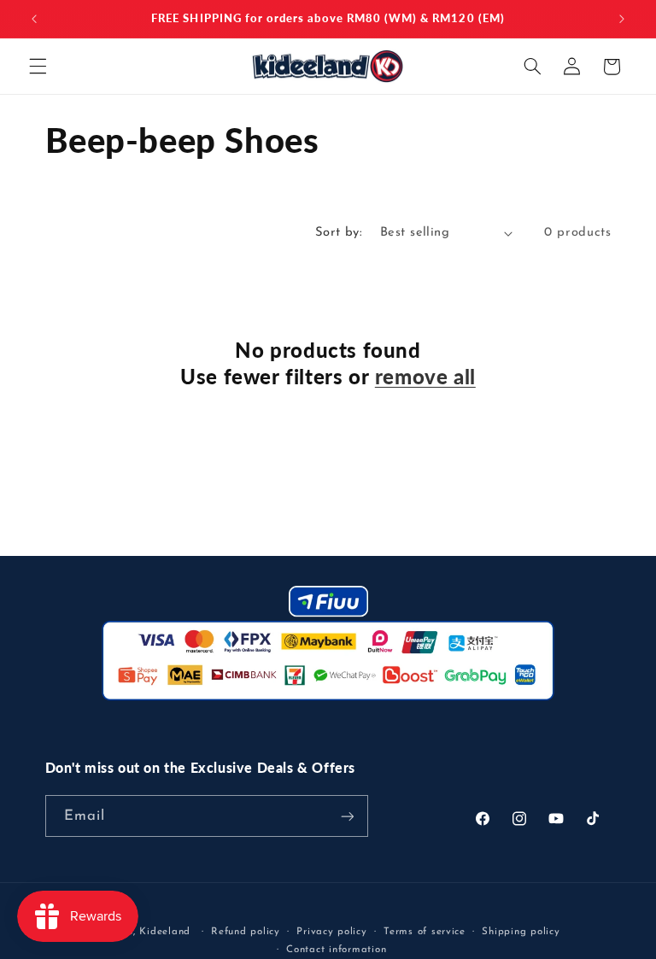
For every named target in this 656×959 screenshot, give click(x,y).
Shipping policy (520, 932)
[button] (37, 66)
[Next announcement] (622, 19)
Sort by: (338, 232)
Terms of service (425, 932)
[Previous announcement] (34, 19)
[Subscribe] (346, 816)
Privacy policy (331, 932)
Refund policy (245, 932)
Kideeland (164, 932)
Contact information (336, 949)
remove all (425, 376)
